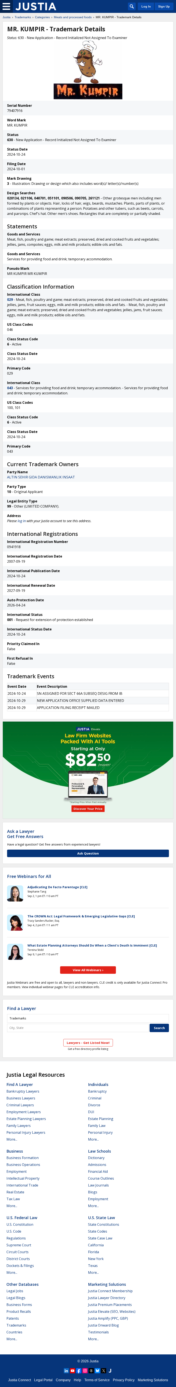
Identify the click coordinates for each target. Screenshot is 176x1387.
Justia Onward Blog (103, 1325)
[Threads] (91, 1370)
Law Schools (99, 1151)
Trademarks (23, 17)
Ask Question (88, 853)
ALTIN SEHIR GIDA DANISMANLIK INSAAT (41, 477)
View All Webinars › (88, 970)
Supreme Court (18, 1245)
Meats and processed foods (73, 17)
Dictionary (96, 1157)
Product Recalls (18, 1311)
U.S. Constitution (19, 1224)
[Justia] (35, 6)
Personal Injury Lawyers (25, 1132)
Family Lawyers (18, 1125)
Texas (93, 1265)
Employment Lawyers (23, 1112)
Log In (146, 6)
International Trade (22, 1185)
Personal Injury (100, 1132)
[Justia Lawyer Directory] (109, 1370)
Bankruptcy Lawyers (22, 1091)
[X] (103, 1370)
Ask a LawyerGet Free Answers (25, 833)
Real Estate (15, 1192)
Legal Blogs (15, 1297)
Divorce (94, 1105)
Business (14, 1151)
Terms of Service (97, 1380)
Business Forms (19, 1304)
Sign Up (164, 6)
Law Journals (98, 1185)
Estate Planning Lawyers (26, 1118)
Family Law (96, 1125)
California (96, 1245)
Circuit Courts (17, 1252)
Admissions (97, 1164)
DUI (91, 1112)
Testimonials (98, 1332)
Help (77, 1380)
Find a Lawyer (21, 1008)
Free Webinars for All (29, 876)
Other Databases (22, 1284)
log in (22, 521)
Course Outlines (101, 1178)
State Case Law (100, 1238)
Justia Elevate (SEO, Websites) (111, 1311)
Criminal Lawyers (20, 1105)
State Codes (97, 1231)
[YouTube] (72, 1370)
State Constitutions (103, 1224)
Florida (93, 1252)
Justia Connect (19, 1380)
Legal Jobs (14, 1291)
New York (96, 1258)
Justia (7, 17)
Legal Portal (43, 1380)
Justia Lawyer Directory (106, 1297)
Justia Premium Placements (110, 1304)
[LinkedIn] (66, 1370)
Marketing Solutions (107, 1284)
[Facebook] (78, 1370)
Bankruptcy (97, 1091)
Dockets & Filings (20, 1265)
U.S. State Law (101, 1217)
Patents (12, 1318)
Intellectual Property (22, 1178)
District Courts (18, 1258)
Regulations (16, 1238)
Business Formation (22, 1157)
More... (11, 1139)
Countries (14, 1332)
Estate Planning (100, 1118)
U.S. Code (13, 1231)
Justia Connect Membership (110, 1291)
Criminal (94, 1098)
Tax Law (13, 1199)
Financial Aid (98, 1171)
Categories (42, 17)
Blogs (92, 1192)
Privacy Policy (124, 1380)
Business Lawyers (20, 1098)
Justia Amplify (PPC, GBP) (108, 1318)
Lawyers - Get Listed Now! (88, 1042)
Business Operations (23, 1164)
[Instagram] (85, 1370)
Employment (16, 1171)
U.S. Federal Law (21, 1217)
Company (63, 1380)
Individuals (98, 1084)
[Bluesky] (97, 1370)
